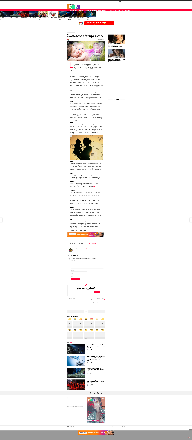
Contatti (77, 1)
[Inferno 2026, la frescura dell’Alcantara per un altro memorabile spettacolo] (72, 14)
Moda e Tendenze (93, 10)
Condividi (68, 42)
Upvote (75, 311)
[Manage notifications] (189, 437)
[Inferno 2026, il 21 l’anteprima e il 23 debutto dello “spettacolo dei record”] (91, 14)
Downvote (96, 311)
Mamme (99, 10)
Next (191, 15)
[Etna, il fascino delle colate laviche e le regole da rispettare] (33, 14)
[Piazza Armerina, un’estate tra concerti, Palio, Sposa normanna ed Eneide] (53, 14)
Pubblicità (68, 403)
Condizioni (68, 404)
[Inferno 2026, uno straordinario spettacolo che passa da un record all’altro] (5, 14)
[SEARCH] (132, 10)
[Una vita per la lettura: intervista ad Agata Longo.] (116, 39)
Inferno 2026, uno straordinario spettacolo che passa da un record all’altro (4, 18)
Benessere (110, 10)
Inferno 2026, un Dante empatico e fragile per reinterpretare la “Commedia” (80, 18)
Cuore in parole (121, 10)
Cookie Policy (69, 399)
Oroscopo (127, 10)
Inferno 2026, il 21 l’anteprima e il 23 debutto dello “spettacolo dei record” (91, 18)
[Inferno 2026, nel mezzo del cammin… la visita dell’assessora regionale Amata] (43, 14)
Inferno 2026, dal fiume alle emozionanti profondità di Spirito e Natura (14, 18)
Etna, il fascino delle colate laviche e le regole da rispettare (33, 18)
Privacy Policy (69, 398)
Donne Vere (69, 1)
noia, (94, 186)
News (70, 342)
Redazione (73, 1)
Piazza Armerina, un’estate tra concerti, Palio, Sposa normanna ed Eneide (52, 18)
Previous (0, 15)
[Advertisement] (96, 28)
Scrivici (68, 401)
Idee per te (104, 10)
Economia (87, 10)
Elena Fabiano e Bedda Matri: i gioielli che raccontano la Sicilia (116, 60)
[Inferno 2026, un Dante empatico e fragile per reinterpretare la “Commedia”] (81, 14)
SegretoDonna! (92, 243)
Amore (76, 10)
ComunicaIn (69, 402)
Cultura (114, 10)
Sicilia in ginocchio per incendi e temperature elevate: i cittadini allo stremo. (61, 18)
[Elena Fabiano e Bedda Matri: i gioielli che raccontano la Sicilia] (116, 53)
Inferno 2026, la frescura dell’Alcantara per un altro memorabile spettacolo (72, 18)
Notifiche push (69, 400)
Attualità (72, 10)
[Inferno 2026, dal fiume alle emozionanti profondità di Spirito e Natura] (14, 14)
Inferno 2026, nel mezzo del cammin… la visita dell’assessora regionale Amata (43, 18)
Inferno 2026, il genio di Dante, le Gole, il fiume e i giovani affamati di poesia (24, 18)
